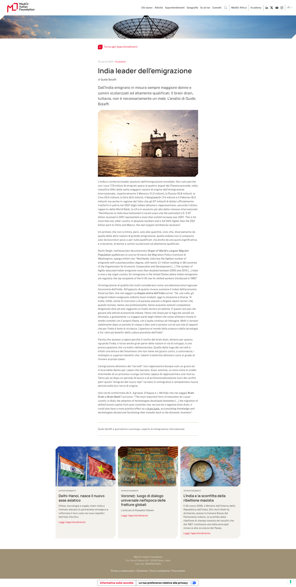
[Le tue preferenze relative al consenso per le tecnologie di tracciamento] (291, 582)
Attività (159, 7)
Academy (255, 7)
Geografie (192, 7)
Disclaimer (142, 570)
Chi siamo (146, 7)
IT (289, 7)
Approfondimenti (175, 7)
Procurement (178, 570)
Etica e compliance (160, 570)
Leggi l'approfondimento (72, 522)
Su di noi (205, 7)
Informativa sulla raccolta (116, 582)
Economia (120, 61)
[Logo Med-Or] (20, 8)
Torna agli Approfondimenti (121, 46)
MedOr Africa (239, 7)
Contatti (216, 7)
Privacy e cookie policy (123, 570)
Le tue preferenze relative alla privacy (163, 582)
